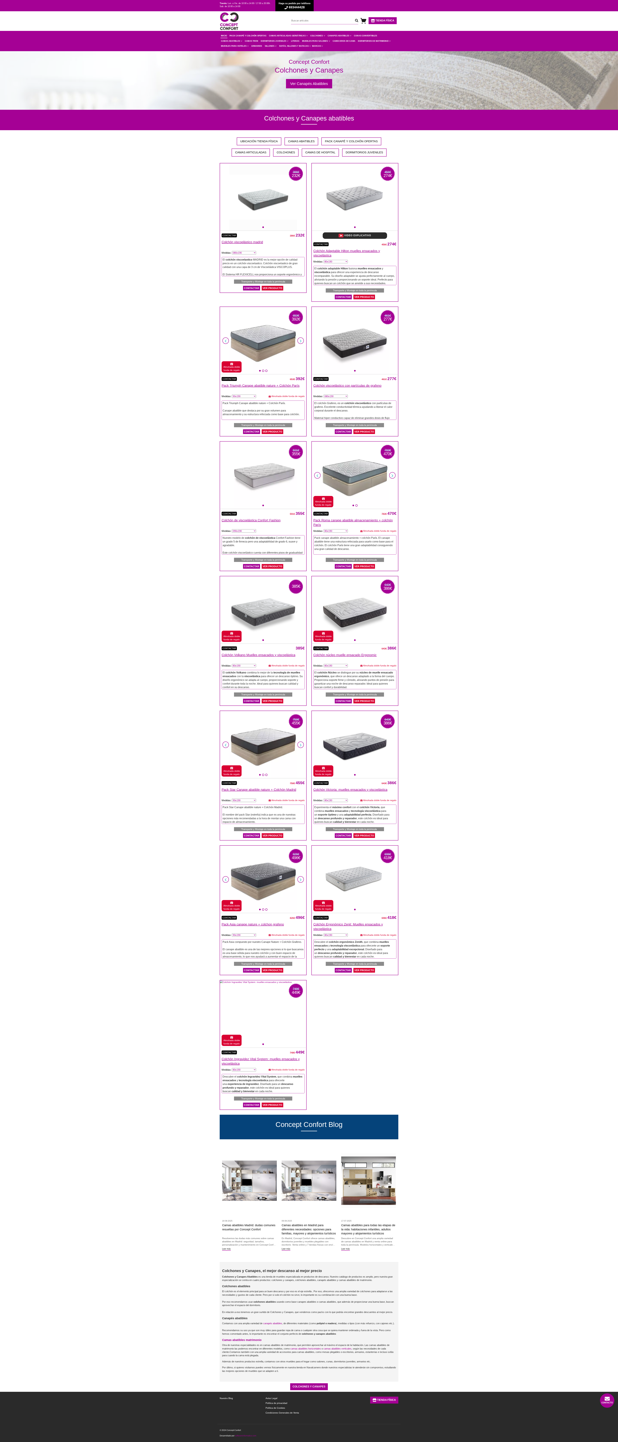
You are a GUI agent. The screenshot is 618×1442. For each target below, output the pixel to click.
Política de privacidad (276, 1403)
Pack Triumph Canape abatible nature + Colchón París (261, 385)
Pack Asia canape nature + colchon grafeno (253, 924)
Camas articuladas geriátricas (287, 36)
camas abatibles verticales (337, 1348)
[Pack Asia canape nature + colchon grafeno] (263, 879)
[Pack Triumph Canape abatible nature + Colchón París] (263, 340)
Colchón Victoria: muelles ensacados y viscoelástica (350, 789)
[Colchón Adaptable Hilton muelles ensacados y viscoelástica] (355, 197)
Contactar (229, 235)
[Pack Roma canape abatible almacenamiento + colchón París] (355, 475)
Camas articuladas (250, 152)
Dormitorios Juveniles (364, 152)
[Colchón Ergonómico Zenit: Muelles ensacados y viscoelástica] (355, 879)
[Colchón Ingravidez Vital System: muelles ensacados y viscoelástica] (256, 982)
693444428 (296, 7)
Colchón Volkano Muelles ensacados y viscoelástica (258, 655)
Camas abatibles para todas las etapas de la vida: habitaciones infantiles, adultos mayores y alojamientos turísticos (368, 1229)
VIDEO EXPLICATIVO (357, 235)
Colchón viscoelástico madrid (242, 242)
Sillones (270, 46)
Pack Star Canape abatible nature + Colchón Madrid (259, 789)
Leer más (226, 1249)
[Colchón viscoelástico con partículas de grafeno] (355, 340)
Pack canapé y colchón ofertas (247, 36)
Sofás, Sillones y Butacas (294, 46)
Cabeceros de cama (344, 41)
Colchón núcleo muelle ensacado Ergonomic (345, 655)
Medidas (226, 252)
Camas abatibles (230, 41)
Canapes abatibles (338, 36)
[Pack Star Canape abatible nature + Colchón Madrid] (263, 744)
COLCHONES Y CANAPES (309, 1386)
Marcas (316, 46)
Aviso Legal (271, 1398)
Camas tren (251, 41)
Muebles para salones (315, 41)
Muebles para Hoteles (234, 46)
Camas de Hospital (320, 152)
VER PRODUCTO (272, 288)
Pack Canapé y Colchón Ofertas (351, 141)
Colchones (316, 36)
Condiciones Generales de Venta (282, 1412)
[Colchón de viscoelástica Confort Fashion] (263, 475)
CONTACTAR (251, 288)
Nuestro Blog (226, 1398)
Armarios (256, 46)
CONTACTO (607, 1402)
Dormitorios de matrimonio (373, 41)
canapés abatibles (272, 1323)
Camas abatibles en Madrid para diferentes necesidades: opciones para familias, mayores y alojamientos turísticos (309, 1229)
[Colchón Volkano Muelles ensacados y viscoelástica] (263, 610)
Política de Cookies (275, 1408)
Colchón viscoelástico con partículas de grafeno (347, 385)
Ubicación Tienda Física (259, 141)
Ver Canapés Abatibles (309, 84)
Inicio (224, 36)
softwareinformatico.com (245, 1436)
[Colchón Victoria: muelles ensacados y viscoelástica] (355, 744)
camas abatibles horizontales (305, 1348)
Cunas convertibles (365, 36)
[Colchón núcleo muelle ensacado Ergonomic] (355, 610)
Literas (295, 41)
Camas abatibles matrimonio (242, 1340)
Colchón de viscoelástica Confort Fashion (251, 520)
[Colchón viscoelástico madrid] (263, 197)
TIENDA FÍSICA (384, 20)
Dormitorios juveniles (273, 41)
